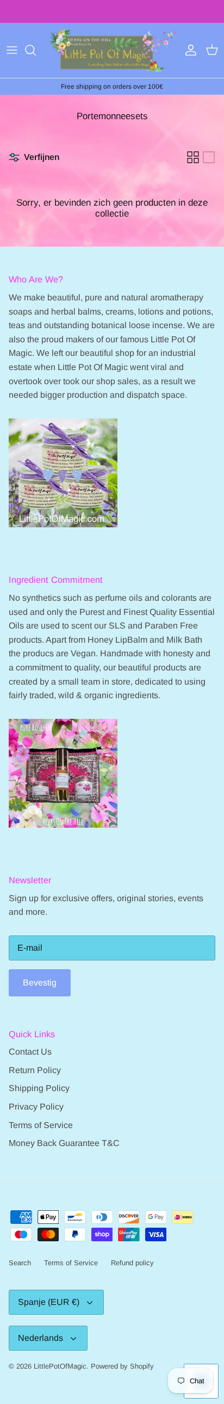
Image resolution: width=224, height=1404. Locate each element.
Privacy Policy (36, 1106)
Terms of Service (41, 1125)
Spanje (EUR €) (48, 1302)
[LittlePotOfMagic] (112, 50)
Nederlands (40, 1338)
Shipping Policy (39, 1088)
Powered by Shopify (122, 1366)
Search (20, 1263)
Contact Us (30, 1051)
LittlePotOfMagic (60, 1366)
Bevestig (40, 982)
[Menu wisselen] (12, 50)
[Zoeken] (36, 50)
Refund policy (132, 1263)
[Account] (188, 50)
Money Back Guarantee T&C (64, 1143)
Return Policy (35, 1070)
